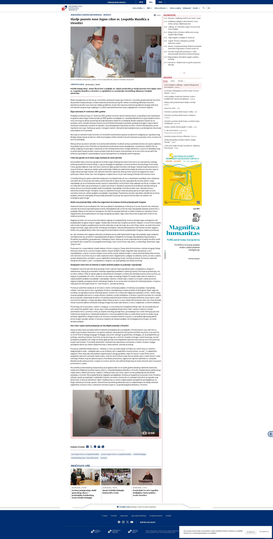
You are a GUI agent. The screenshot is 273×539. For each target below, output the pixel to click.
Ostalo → (181, 81)
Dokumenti (187, 8)
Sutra (173, 81)
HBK (148, 8)
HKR (160, 2)
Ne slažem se (264, 531)
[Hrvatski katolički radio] (133, 531)
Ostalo (195, 8)
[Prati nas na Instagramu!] (123, 522)
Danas (165, 81)
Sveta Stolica (138, 8)
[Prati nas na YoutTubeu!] (132, 522)
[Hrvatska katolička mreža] (95, 531)
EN (209, 8)
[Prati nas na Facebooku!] (119, 522)
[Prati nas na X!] (127, 522)
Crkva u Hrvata (160, 8)
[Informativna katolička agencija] (114, 531)
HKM (141, 2)
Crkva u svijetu (175, 8)
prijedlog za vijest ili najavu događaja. (137, 507)
